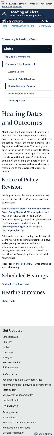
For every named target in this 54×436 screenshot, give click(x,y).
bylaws (26, 157)
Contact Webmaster (13, 432)
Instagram (8, 357)
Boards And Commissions (23, 25)
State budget (9, 390)
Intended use (9, 417)
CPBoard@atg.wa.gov (13, 226)
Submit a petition (16, 100)
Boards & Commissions (17, 56)
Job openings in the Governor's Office (22, 379)
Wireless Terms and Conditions (19, 422)
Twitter (6, 347)
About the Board (16, 71)
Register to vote (11, 400)
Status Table (8, 300)
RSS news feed (11, 367)
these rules (22, 263)
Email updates (10, 336)
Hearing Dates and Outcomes (22, 86)
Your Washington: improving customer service (27, 384)
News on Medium (12, 362)
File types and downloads (16, 427)
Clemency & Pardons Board (20, 39)
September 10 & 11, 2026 (15, 284)
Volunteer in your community (18, 395)
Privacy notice (10, 412)
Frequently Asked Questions (21, 79)
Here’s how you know (12, 6)
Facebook (8, 352)
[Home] (13, 21)
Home (4, 25)
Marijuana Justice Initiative (21, 93)
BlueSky (7, 342)
